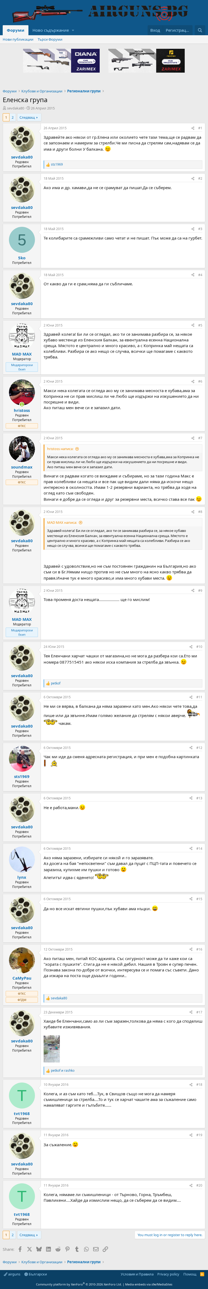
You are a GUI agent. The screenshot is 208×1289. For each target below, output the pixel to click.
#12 (199, 747)
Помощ (189, 1274)
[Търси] (200, 30)
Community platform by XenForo (79, 1284)
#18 (199, 1084)
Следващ (27, 117)
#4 (200, 275)
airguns (13, 1274)
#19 (199, 1135)
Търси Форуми (50, 39)
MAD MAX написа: (62, 522)
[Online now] (21, 404)
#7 (200, 438)
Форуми (15, 30)
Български (37, 1274)
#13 (199, 798)
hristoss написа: (60, 448)
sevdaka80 (15, 108)
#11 (199, 697)
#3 (200, 229)
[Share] (192, 128)
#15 (199, 899)
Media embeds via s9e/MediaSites (148, 1284)
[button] (73, 30)
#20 (199, 1185)
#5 (200, 325)
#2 (200, 178)
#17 (199, 1012)
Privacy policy (168, 1274)
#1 (200, 128)
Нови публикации (18, 39)
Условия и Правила (137, 1274)
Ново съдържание (50, 30)
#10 (199, 646)
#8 (200, 511)
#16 (199, 949)
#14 (199, 848)
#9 (200, 590)
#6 (200, 381)
